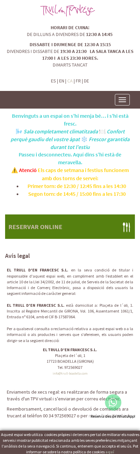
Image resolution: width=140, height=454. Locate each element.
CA (70, 81)
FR (78, 81)
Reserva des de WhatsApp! (113, 416)
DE (86, 81)
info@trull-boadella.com (70, 373)
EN (61, 81)
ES (53, 81)
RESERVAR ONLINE (35, 227)
